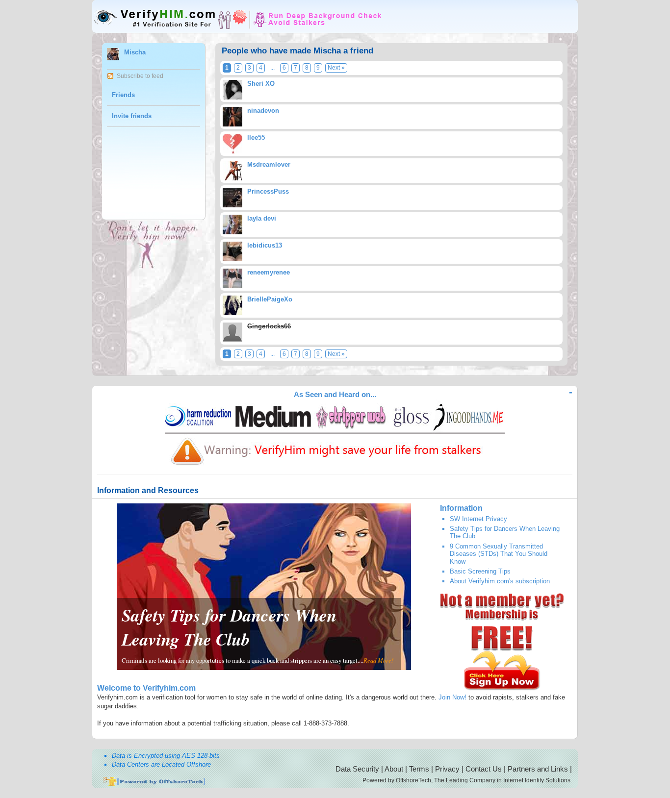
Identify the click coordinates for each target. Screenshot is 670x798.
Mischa (135, 52)
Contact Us (483, 769)
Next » (336, 67)
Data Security (357, 769)
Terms (419, 769)
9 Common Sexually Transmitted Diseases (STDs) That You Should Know (498, 554)
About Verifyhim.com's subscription (500, 581)
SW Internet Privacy (478, 519)
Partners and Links (538, 769)
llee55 (256, 137)
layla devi (261, 218)
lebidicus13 (264, 245)
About (394, 769)
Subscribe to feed (140, 76)
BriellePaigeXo (269, 299)
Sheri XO (261, 83)
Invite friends (132, 116)
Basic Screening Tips (480, 571)
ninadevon (263, 110)
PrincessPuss (268, 191)
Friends (123, 95)
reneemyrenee (268, 272)
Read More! (378, 660)
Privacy (447, 769)
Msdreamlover (268, 164)
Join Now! (452, 697)
